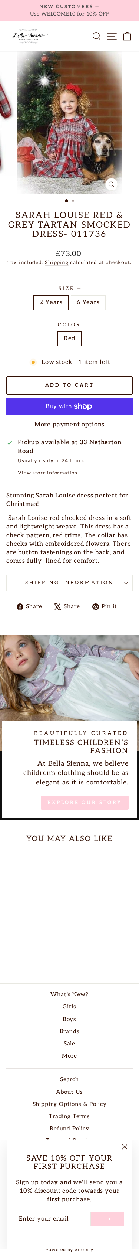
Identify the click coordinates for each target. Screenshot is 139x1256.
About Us (69, 1092)
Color (70, 325)
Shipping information (69, 583)
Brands (70, 1031)
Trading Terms (69, 1116)
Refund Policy (69, 1128)
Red (69, 338)
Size (69, 289)
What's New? (69, 994)
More (69, 1055)
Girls (69, 1006)
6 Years (88, 302)
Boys (69, 1019)
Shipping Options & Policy (70, 1104)
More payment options (69, 424)
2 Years (51, 302)
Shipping (57, 262)
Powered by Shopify (69, 1250)
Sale (69, 1043)
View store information (47, 473)
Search (69, 1079)
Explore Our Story (84, 803)
